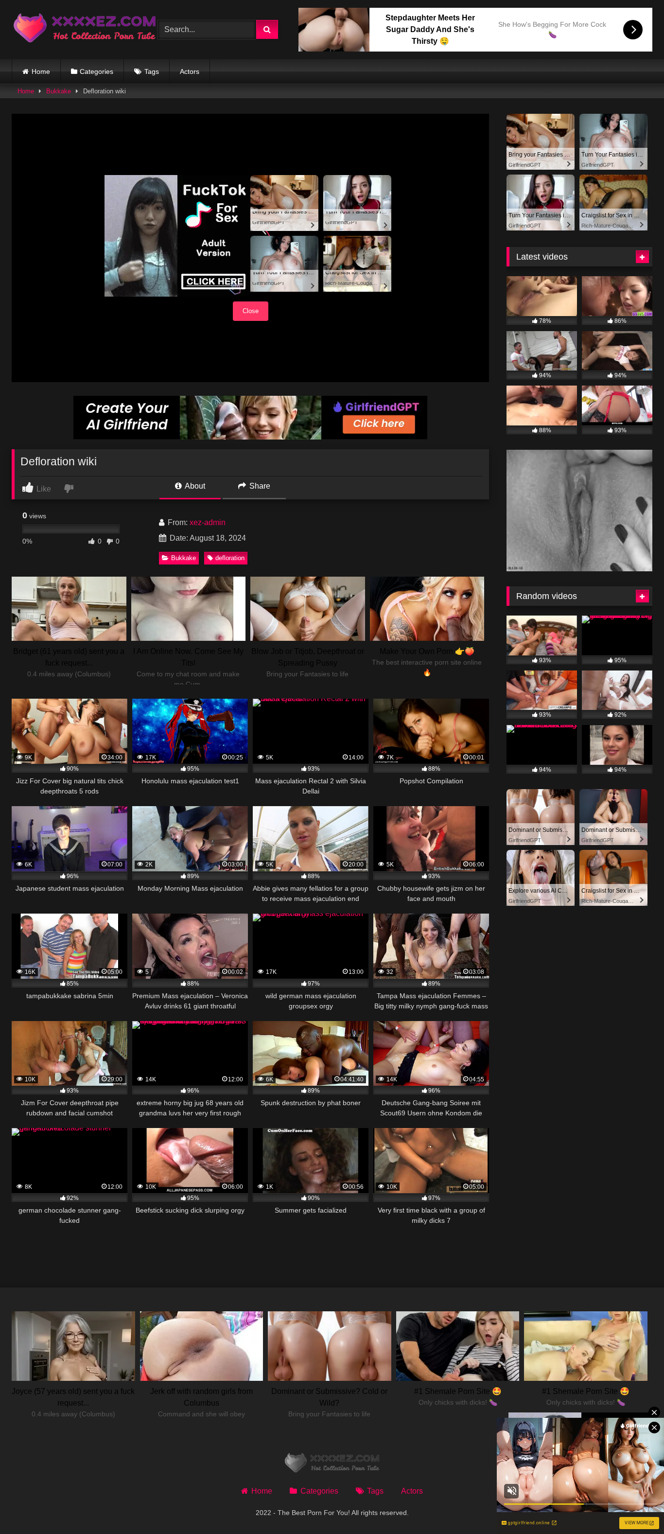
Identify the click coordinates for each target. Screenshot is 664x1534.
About (194, 486)
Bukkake (58, 91)
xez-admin (208, 522)
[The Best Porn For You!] (84, 30)
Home (41, 71)
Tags (151, 71)
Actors (189, 71)
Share (258, 486)
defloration (230, 558)
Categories (96, 71)
